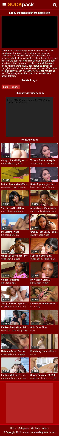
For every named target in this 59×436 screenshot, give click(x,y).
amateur (34, 378)
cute (32, 211)
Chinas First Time (10, 279)
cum (53, 211)
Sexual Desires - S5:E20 (42, 375)
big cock (5, 235)
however (12, 211)
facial (33, 258)
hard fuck (41, 187)
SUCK (16, 4)
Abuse (45, 428)
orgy (38, 306)
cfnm (4, 163)
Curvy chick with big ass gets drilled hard (15, 160)
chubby (34, 235)
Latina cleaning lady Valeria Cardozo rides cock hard (15, 184)
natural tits (20, 306)
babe (39, 283)
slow (32, 330)
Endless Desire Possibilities (15, 327)
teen (9, 258)
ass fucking (36, 163)
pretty (45, 283)
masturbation (8, 378)
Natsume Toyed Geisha (13, 351)
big (2, 306)
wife (32, 306)
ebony (15, 87)
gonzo (19, 163)
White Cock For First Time (14, 255)
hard (5, 87)
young (21, 211)
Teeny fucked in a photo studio (15, 303)
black (33, 187)
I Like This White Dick (40, 255)
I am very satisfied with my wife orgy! (44, 303)
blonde (43, 378)
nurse (33, 354)
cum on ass (48, 163)
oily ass (11, 163)
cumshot (9, 306)
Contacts (35, 428)
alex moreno (20, 187)
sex (25, 330)
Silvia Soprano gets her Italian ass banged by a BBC (44, 184)
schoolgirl (24, 378)
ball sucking (16, 330)
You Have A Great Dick (12, 208)
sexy (16, 235)
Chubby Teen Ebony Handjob (44, 232)
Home (13, 428)
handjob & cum (43, 211)
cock (48, 235)
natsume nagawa (16, 354)
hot (12, 235)
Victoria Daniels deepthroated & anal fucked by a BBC (44, 160)
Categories (23, 428)
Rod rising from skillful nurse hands (44, 351)
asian (4, 354)
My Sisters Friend (10, 232)
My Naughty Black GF (41, 279)
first (3, 283)
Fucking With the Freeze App (15, 375)
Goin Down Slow (38, 327)
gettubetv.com (35, 93)
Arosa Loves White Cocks (43, 208)
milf (57, 163)
